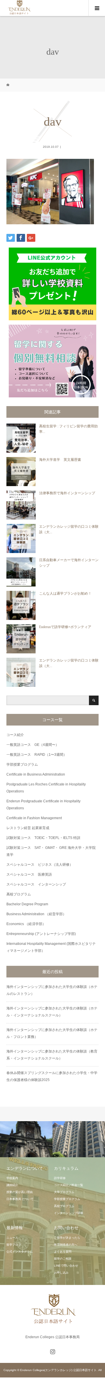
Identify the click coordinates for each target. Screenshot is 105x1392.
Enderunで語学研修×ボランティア (65, 627)
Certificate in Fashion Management (34, 818)
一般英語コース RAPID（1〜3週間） (36, 755)
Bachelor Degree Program (27, 904)
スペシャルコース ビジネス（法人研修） (39, 865)
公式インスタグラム (19, 1251)
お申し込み (61, 1272)
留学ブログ (13, 1244)
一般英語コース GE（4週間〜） (32, 745)
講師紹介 (12, 1185)
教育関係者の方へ (65, 1244)
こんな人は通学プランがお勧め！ (65, 593)
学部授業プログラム (22, 764)
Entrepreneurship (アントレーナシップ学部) (41, 934)
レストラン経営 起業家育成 (27, 828)
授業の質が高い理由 (19, 1192)
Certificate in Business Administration (35, 774)
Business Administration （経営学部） (36, 914)
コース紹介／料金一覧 (68, 1185)
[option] (26, 1139)
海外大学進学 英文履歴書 (60, 460)
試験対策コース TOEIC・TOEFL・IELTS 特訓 (43, 838)
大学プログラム (64, 1192)
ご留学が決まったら (67, 1237)
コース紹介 (15, 735)
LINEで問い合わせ (66, 1265)
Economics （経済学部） (26, 924)
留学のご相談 (62, 1258)
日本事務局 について (20, 1199)
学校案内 (12, 1178)
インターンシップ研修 (68, 1213)
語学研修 (60, 1178)
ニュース (12, 1237)
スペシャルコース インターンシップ (36, 884)
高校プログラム (18, 894)
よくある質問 (62, 1251)
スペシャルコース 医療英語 (29, 874)
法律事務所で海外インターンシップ (67, 493)
